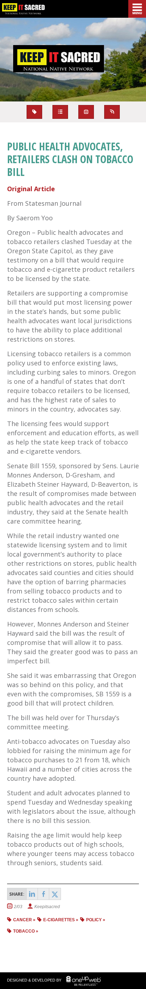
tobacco (24, 931)
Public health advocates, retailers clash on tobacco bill (70, 159)
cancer (22, 919)
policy (94, 919)
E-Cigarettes (59, 919)
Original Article (31, 188)
